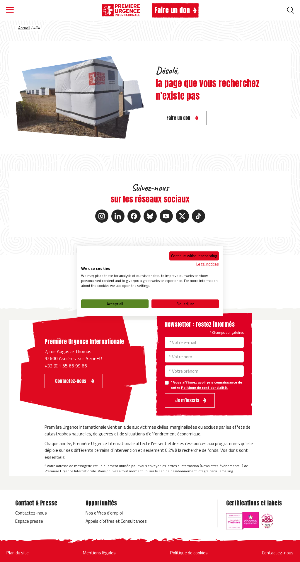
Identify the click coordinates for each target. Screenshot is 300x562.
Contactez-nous (31, 512)
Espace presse (29, 520)
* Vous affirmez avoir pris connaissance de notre (206, 385)
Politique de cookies (189, 552)
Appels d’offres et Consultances (116, 520)
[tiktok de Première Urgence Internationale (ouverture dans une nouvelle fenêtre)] (198, 216)
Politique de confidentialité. (204, 387)
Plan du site (17, 552)
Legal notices (207, 263)
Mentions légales (99, 552)
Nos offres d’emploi (104, 512)
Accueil (24, 28)
